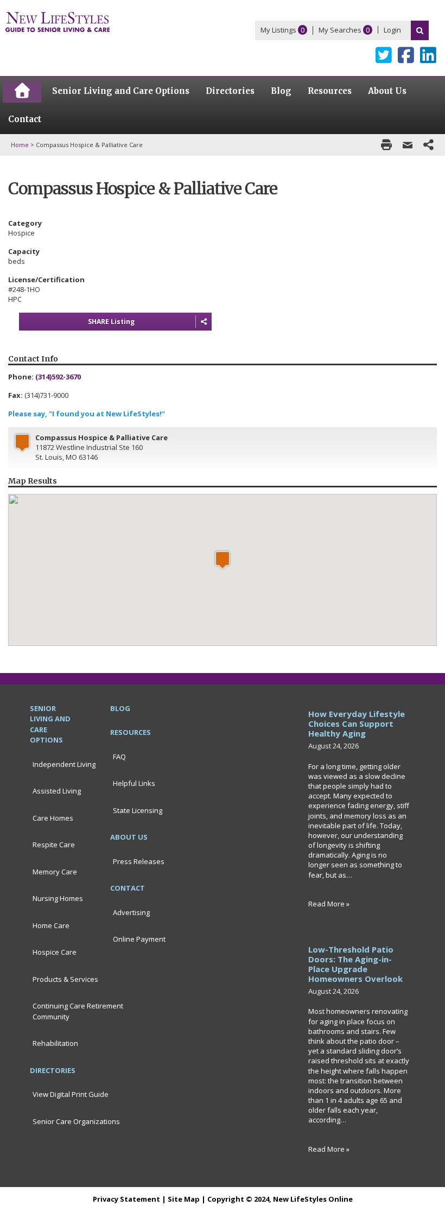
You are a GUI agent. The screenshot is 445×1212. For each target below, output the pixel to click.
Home (20, 145)
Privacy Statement (126, 1199)
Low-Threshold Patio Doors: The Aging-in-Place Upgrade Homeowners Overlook (355, 964)
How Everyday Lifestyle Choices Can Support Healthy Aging (356, 723)
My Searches (340, 30)
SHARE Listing (111, 321)
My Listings (278, 30)
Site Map (184, 1199)
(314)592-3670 (58, 377)
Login (392, 30)
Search (420, 30)
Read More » (328, 904)
